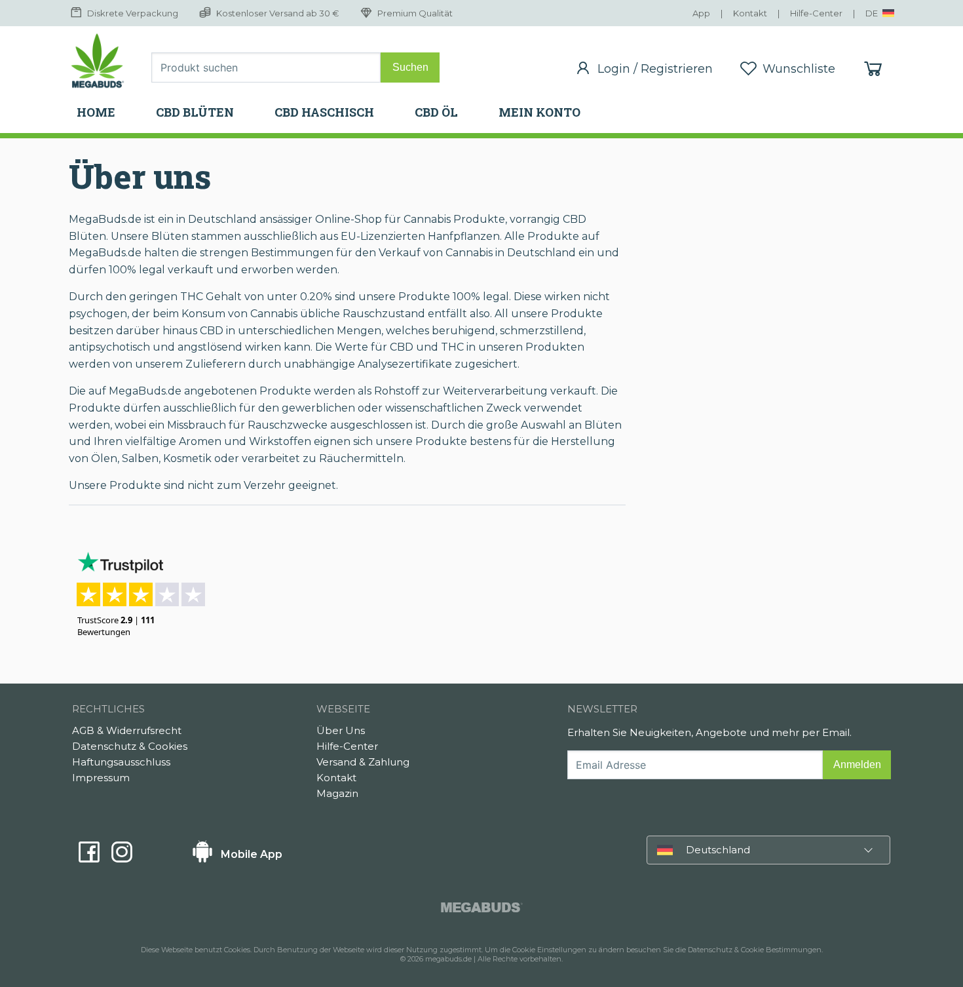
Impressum (101, 777)
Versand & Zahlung (362, 762)
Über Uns (340, 730)
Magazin (337, 793)
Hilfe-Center (347, 746)
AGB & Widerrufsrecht (126, 730)
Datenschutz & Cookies (129, 746)
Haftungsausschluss (121, 762)
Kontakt (336, 777)
